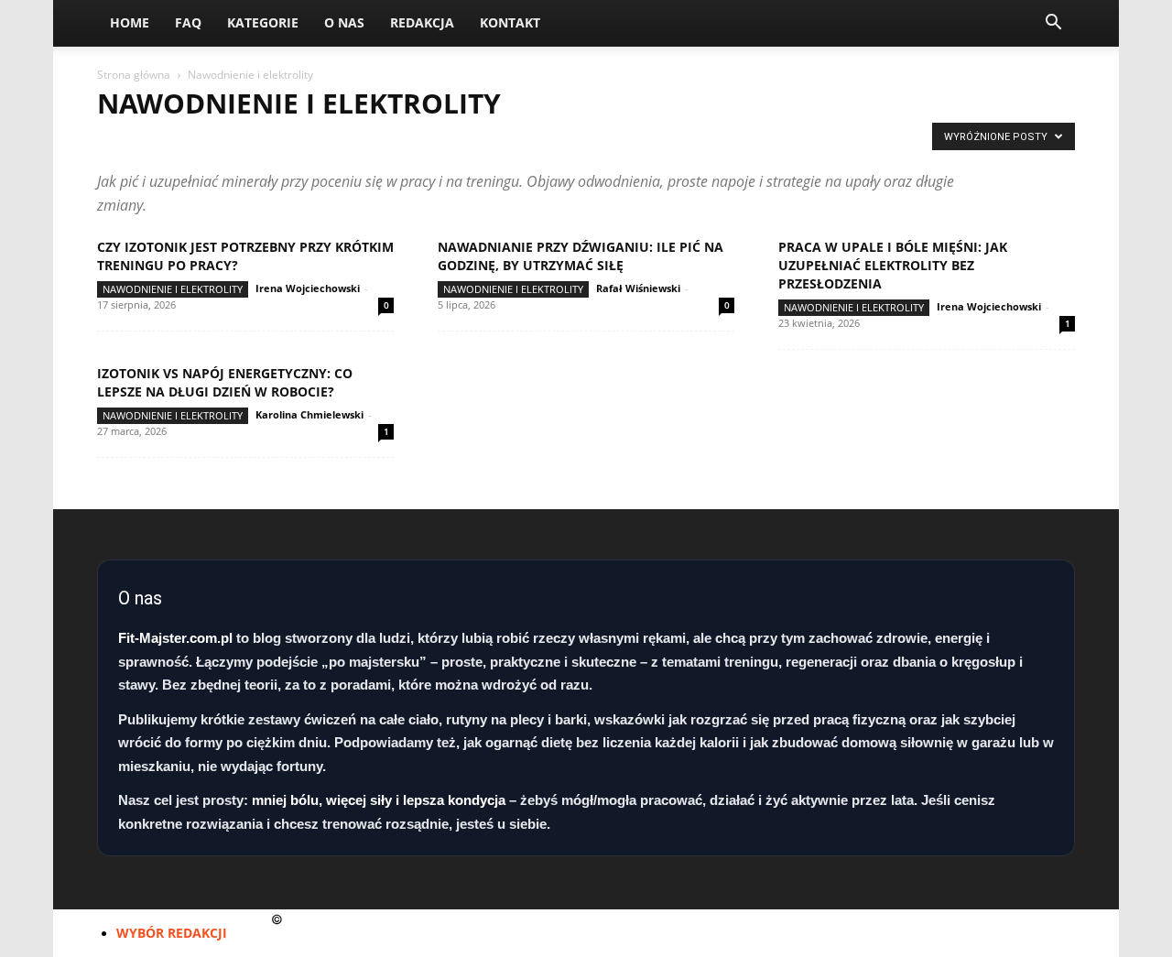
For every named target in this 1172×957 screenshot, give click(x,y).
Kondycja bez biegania (307, 141)
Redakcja (422, 22)
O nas (344, 22)
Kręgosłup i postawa (447, 141)
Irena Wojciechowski (307, 288)
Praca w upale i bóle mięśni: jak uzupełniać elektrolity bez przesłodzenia (892, 265)
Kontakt (510, 22)
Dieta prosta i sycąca (164, 141)
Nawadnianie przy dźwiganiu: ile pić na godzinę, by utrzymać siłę (580, 256)
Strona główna (133, 74)
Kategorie (262, 22)
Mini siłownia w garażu (594, 141)
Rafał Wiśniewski (638, 288)
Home (129, 22)
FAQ (188, 22)
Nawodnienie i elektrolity (173, 289)
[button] (1053, 24)
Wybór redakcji (171, 932)
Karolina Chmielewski (309, 414)
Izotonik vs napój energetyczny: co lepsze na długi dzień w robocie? (225, 382)
